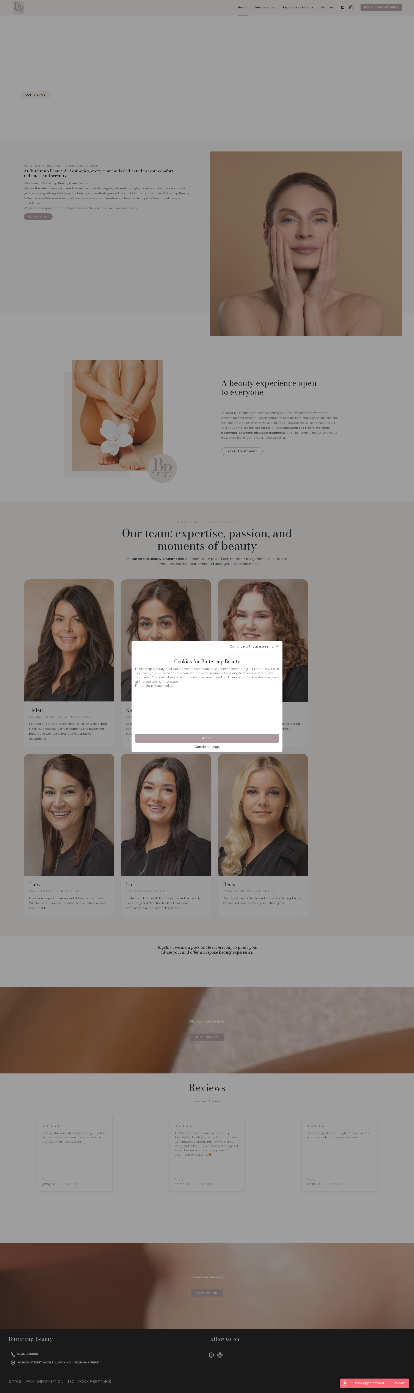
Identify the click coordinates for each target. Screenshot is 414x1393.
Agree (207, 738)
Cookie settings (207, 747)
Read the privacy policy (154, 686)
